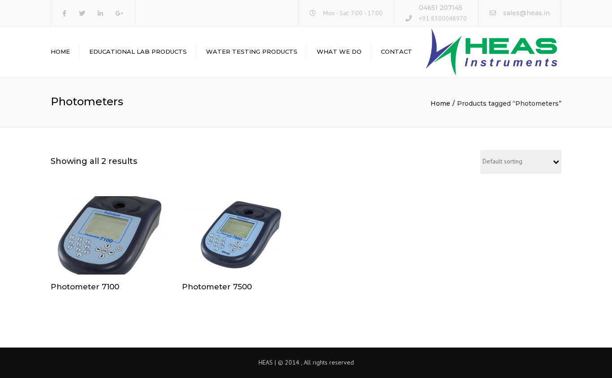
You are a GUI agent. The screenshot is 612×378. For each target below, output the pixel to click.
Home (60, 51)
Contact (396, 51)
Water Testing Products (251, 51)
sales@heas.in (526, 13)
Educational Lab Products (138, 51)
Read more (109, 236)
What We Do (339, 51)
